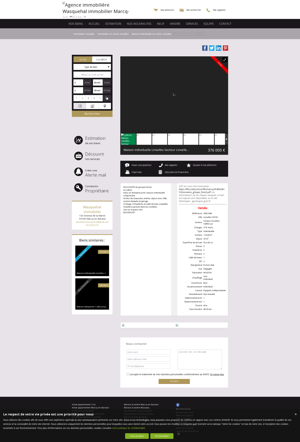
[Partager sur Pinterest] (225, 48)
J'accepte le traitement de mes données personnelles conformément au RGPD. (170, 374)
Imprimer (137, 172)
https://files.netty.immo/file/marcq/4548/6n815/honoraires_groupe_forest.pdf (202, 191)
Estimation (95, 140)
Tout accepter (137, 435)
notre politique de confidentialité (128, 428)
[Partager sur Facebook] (205, 48)
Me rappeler (171, 165)
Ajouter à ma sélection (204, 165)
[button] (82, 59)
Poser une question (141, 165)
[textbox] (92, 75)
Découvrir (94, 156)
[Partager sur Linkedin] (218, 48)
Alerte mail (95, 173)
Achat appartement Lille (83, 404)
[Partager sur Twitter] (211, 48)
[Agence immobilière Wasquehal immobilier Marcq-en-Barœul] (103, 17)
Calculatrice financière (177, 172)
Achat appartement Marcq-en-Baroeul (90, 407)
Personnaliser (162, 435)
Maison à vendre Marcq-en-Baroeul (141, 404)
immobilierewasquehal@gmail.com (92, 222)
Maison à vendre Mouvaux (136, 407)
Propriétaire (97, 189)
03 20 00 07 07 (92, 225)
